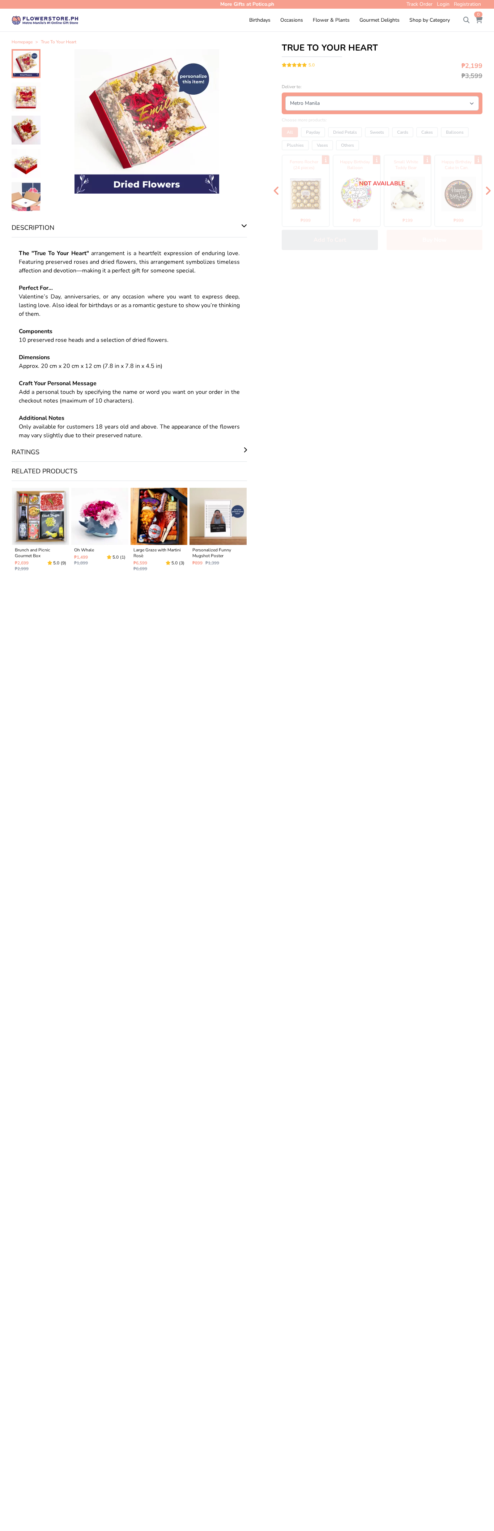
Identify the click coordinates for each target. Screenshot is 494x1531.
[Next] (487, 190)
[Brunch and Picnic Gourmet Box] (40, 532)
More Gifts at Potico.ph (247, 4)
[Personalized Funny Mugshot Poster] (218, 532)
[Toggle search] (466, 20)
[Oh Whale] (99, 532)
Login (443, 4)
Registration (467, 4)
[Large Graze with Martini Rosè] (159, 532)
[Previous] (276, 190)
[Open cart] (478, 20)
